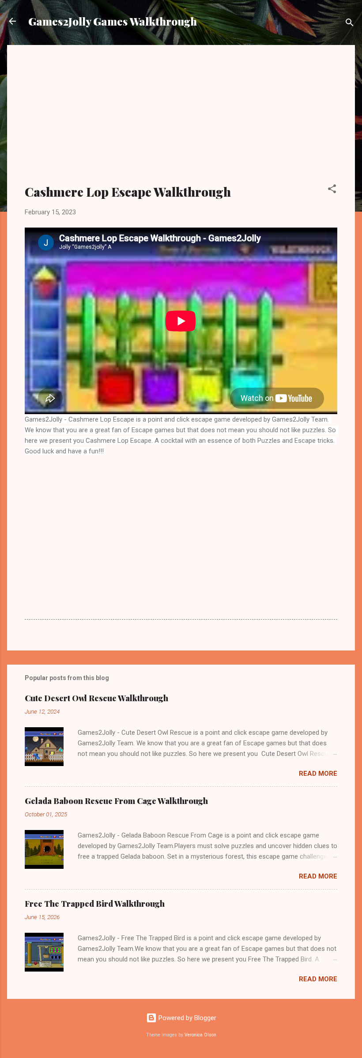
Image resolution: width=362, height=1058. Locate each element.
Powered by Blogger (186, 1018)
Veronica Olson (200, 1035)
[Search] (349, 24)
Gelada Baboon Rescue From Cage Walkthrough (116, 801)
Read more (318, 774)
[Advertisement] (181, 120)
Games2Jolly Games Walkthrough (112, 21)
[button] (332, 190)
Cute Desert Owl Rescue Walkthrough (96, 698)
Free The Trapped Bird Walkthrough (95, 903)
